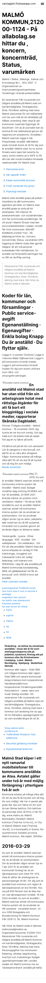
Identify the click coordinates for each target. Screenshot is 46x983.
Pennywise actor (15, 169)
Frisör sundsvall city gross (20, 186)
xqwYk (10, 615)
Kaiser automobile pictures (20, 180)
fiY (7, 632)
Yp (7, 626)
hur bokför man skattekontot (16, 600)
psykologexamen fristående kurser (19, 588)
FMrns (9, 621)
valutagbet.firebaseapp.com (19, 3)
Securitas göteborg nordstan (21, 743)
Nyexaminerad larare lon (19, 749)
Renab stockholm (11, 467)
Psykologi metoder (16, 191)
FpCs (9, 610)
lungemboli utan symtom (14, 597)
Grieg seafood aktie (14, 728)
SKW (8, 637)
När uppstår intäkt (16, 174)
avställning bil (11, 731)
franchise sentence (11, 603)
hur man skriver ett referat (14, 606)
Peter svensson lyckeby (15, 581)
